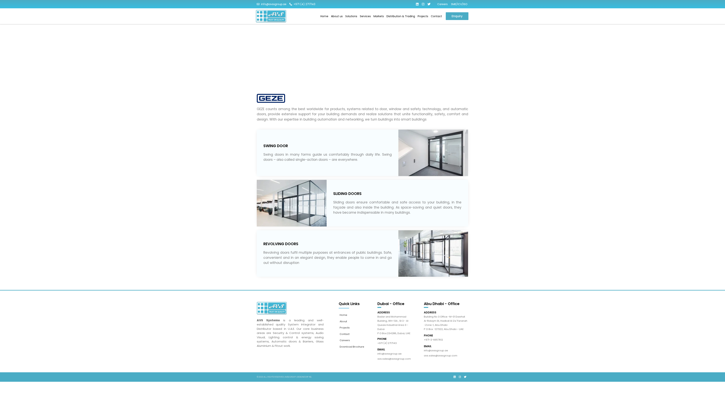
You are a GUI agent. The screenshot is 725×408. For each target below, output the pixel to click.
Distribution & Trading (400, 16)
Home (324, 16)
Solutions (351, 16)
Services (365, 16)
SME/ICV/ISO (459, 4)
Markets (378, 16)
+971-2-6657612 (433, 340)
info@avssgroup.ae (389, 353)
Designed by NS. (304, 377)
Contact (436, 16)
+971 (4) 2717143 (387, 343)
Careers (442, 4)
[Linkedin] (417, 4)
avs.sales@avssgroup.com (394, 359)
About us (337, 16)
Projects (423, 16)
